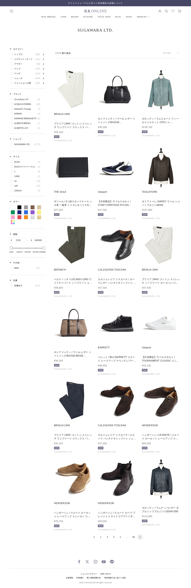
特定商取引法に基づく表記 (115, 577)
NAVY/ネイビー (99, 196)
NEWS (129, 17)
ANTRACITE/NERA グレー (99, 114)
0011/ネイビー (55, 430)
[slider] (11, 247)
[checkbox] (27, 54)
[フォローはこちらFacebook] (79, 561)
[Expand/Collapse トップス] (43, 54)
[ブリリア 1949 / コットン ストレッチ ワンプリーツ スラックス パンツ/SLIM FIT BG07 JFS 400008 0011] (73, 400)
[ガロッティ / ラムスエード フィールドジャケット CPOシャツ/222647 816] (161, 89)
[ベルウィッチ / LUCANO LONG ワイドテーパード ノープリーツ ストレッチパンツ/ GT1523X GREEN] (73, 245)
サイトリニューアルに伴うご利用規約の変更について (95, 3)
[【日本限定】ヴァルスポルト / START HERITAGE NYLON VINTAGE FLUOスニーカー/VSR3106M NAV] (117, 167)
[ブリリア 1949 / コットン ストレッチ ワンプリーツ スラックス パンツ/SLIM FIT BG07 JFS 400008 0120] (73, 89)
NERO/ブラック (99, 352)
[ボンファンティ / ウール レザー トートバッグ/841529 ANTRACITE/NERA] (117, 89)
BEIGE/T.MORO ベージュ (55, 347)
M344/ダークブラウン (143, 196)
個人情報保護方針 (94, 577)
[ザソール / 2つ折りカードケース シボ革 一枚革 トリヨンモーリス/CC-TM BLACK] (73, 167)
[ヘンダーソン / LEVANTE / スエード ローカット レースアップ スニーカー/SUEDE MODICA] (161, 400)
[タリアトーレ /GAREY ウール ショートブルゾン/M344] (161, 167)
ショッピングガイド (89, 573)
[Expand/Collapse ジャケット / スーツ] (43, 59)
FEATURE (88, 17)
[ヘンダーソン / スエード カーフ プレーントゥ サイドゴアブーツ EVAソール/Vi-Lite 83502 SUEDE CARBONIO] (117, 478)
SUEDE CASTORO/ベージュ (55, 508)
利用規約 (79, 577)
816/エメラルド (143, 114)
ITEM (63, 17)
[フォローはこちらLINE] (112, 561)
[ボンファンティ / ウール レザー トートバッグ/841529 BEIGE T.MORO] (73, 322)
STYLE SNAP (104, 17)
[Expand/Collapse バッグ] (43, 73)
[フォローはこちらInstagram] (95, 561)
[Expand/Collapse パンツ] (43, 68)
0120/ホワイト (55, 119)
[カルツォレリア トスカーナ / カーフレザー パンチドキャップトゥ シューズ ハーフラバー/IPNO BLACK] (117, 245)
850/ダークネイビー (143, 503)
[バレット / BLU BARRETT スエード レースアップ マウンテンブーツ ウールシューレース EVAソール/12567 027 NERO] (117, 322)
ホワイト (143, 352)
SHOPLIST (142, 17)
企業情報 (69, 577)
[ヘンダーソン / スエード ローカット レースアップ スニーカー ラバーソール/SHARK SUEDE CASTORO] (73, 478)
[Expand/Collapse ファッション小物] (43, 82)
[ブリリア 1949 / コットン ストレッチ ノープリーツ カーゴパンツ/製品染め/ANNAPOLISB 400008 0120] (161, 245)
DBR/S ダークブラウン (99, 430)
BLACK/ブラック (55, 196)
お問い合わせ (105, 573)
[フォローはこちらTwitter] (87, 561)
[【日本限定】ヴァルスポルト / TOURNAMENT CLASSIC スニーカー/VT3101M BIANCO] (161, 322)
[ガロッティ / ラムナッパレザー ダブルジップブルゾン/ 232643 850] (161, 478)
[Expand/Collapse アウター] (43, 63)
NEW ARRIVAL (48, 17)
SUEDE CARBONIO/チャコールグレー (99, 508)
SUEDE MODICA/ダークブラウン (143, 430)
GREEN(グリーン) (55, 274)
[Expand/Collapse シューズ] (43, 78)
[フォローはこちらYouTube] (103, 561)
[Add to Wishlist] (89, 105)
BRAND (75, 17)
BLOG (118, 17)
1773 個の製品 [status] (63, 53)
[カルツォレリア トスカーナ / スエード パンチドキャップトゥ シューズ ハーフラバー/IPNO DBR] (117, 400)
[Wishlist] (173, 11)
